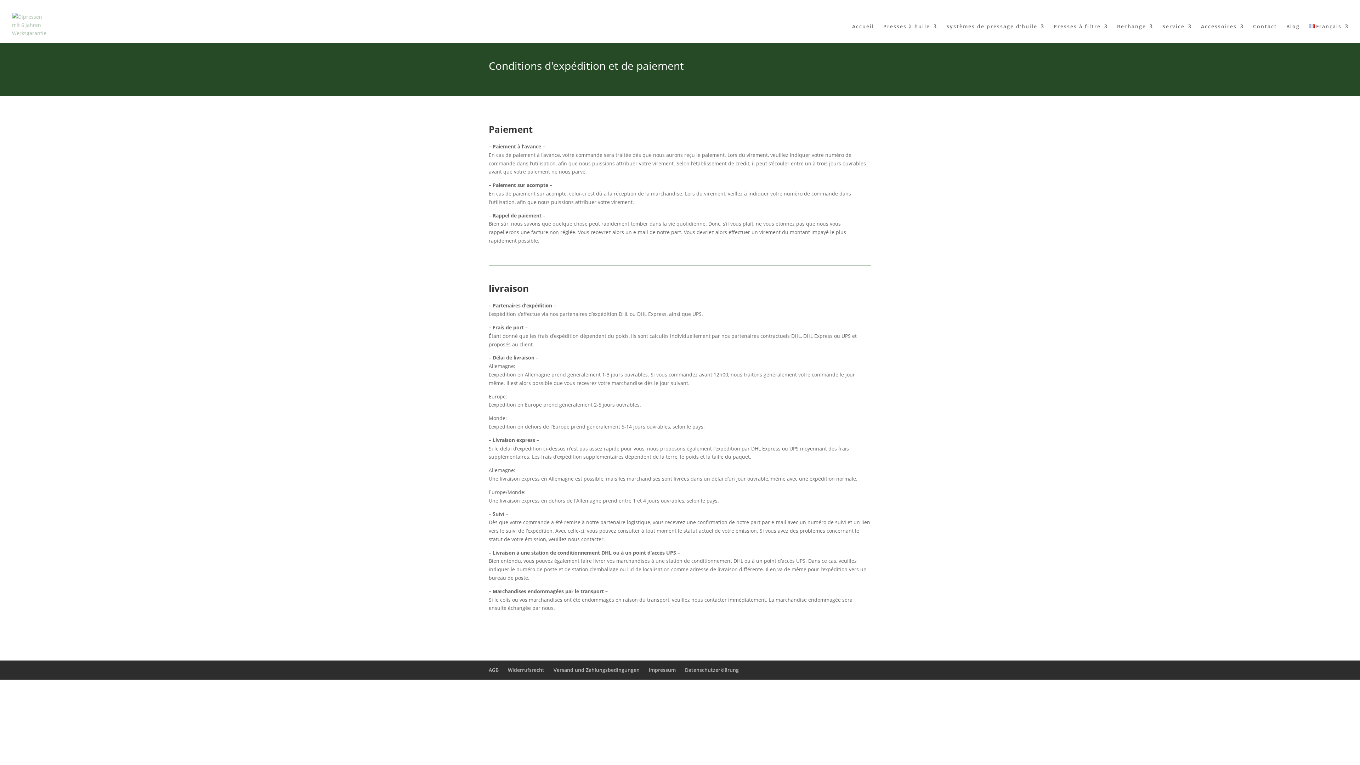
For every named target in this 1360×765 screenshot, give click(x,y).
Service (1173, 27)
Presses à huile (906, 27)
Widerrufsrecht (526, 670)
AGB (494, 670)
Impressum (662, 670)
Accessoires (1219, 27)
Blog (1293, 27)
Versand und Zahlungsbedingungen (597, 670)
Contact (1265, 27)
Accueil (863, 27)
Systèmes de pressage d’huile (991, 27)
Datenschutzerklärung (712, 670)
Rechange (1131, 27)
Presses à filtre (1077, 27)
